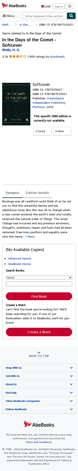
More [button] (31, 236)
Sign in (59, 6)
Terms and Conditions (39, 442)
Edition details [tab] (37, 192)
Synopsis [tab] (12, 192)
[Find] (71, 16)
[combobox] (45, 16)
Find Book (39, 296)
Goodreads (57, 56)
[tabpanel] (37, 219)
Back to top (39, 356)
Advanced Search (19, 258)
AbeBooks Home (19, 264)
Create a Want (39, 332)
